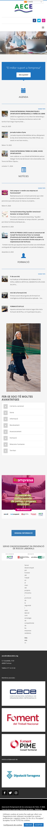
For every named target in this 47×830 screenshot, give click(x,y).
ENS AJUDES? (23, 75)
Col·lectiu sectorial (17, 406)
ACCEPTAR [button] (38, 825)
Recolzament (15, 425)
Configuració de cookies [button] (12, 825)
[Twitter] (39, 20)
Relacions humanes (17, 444)
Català (30, 2)
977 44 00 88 (11, 668)
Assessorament (15, 431)
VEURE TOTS (41, 109)
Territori (13, 450)
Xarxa (12, 412)
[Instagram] (43, 20)
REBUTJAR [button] (28, 825)
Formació (13, 438)
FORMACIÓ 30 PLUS (17, 306)
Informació (14, 419)
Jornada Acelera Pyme (18, 132)
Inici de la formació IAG (18, 293)
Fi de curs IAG (15, 276)
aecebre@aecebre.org (10, 656)
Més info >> (26, 640)
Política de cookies (27, 809)
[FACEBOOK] (34, 20)
